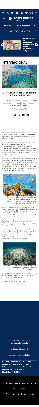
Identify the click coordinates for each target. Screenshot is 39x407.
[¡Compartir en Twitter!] (15, 115)
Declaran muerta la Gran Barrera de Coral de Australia (19, 94)
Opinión (5, 369)
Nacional (8, 25)
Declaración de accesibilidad (19, 355)
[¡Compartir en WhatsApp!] (19, 115)
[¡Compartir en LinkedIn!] (23, 115)
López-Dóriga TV (24, 367)
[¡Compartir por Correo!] (28, 115)
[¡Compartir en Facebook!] (10, 115)
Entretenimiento (9, 367)
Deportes (27, 362)
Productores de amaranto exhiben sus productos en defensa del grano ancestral (29, 46)
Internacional (23, 25)
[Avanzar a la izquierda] (2, 44)
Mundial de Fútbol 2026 (12, 372)
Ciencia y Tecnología (20, 364)
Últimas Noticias (17, 369)
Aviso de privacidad (19, 349)
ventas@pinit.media (19, 343)
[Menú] (4, 19)
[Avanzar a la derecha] (37, 25)
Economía (6, 364)
